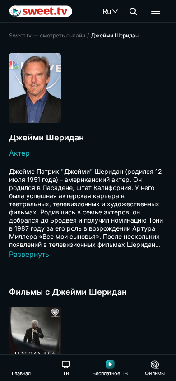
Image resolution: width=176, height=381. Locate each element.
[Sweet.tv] (40, 11)
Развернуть (29, 254)
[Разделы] (155, 11)
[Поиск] (133, 11)
